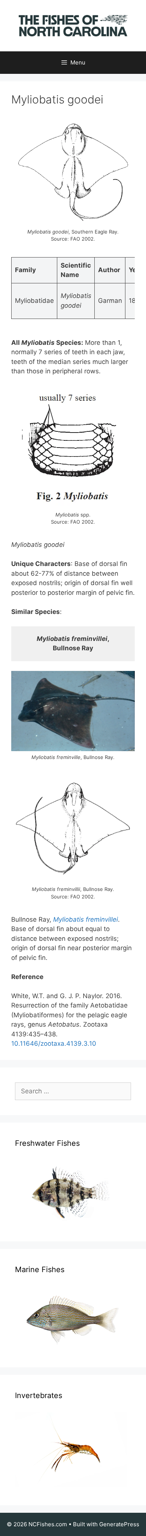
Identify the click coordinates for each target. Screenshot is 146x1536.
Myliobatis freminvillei (85, 919)
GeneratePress (119, 1524)
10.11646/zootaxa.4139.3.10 (53, 1043)
